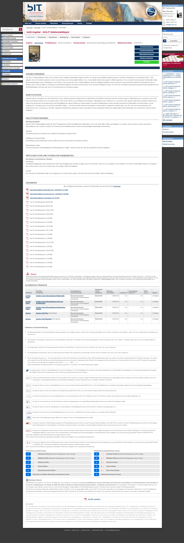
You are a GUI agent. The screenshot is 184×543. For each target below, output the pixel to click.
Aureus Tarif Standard (44, 319)
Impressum (75, 530)
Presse (79, 23)
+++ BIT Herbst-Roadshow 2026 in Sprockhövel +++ (171, 105)
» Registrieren (167, 48)
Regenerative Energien (11, 68)
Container (6, 51)
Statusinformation (97, 530)
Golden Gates (28, 296)
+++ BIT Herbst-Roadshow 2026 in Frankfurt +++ (171, 110)
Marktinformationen (10, 84)
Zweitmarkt (7, 54)
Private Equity (8, 48)
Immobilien (7, 62)
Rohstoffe (6, 71)
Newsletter (54, 23)
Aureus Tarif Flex (42, 313)
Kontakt (89, 23)
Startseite (29, 27)
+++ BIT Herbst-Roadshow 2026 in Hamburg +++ (171, 91)
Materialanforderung (146, 54)
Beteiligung (64, 37)
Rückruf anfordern (146, 58)
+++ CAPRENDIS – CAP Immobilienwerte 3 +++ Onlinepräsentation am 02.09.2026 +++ (172, 76)
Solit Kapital (38, 43)
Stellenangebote (168, 138)
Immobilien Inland (9, 38)
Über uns (28, 23)
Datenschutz (85, 530)
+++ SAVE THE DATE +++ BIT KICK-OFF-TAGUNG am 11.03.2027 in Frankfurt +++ (172, 115)
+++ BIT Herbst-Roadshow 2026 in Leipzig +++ (171, 101)
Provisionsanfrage (146, 47)
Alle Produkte (8, 35)
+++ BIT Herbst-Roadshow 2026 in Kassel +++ (171, 96)
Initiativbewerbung (169, 144)
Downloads (42, 37)
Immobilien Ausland (10, 41)
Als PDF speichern (94, 499)
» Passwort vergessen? (170, 45)
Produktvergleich (168, 132)
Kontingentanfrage (146, 50)
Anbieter (6, 79)
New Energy (7, 44)
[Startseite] (35, 11)
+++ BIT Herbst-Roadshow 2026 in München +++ (171, 82)
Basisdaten (53, 37)
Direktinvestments (10, 59)
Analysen (166, 129)
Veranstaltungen (168, 71)
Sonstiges (6, 74)
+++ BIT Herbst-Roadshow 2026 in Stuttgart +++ (171, 87)
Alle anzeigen (167, 120)
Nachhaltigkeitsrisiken (113, 530)
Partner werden (40, 23)
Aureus (28, 313)
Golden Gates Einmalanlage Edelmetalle (50, 296)
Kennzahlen (75, 37)
